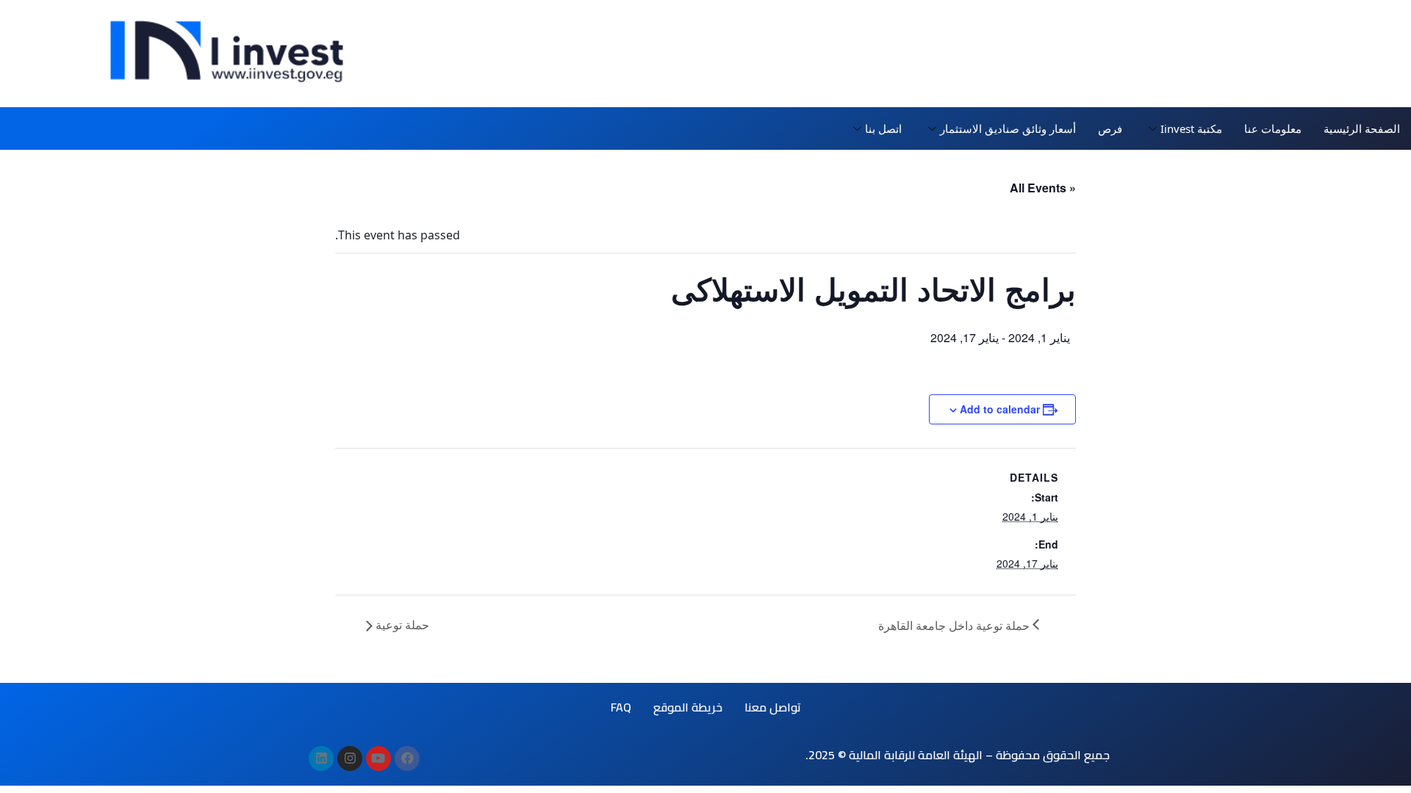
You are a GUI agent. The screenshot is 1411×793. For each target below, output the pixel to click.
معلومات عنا (1273, 128)
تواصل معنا (772, 707)
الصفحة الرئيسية (1362, 128)
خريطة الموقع (687, 707)
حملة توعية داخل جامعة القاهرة (955, 625)
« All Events (1043, 187)
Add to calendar (1000, 409)
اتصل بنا (883, 128)
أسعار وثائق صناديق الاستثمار (1008, 128)
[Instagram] (349, 758)
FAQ (621, 707)
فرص (1110, 128)
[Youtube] (378, 758)
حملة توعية (401, 624)
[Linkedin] (321, 758)
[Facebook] (407, 758)
